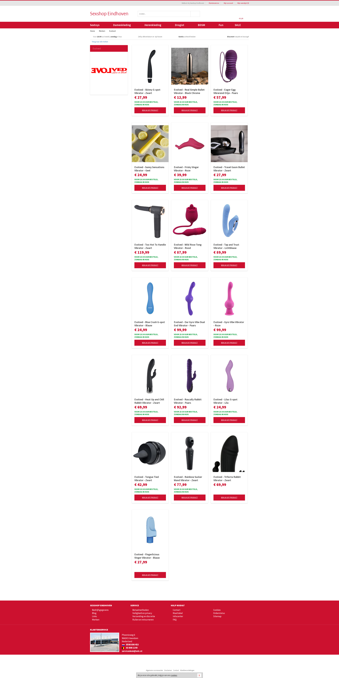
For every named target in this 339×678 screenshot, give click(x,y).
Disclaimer (168, 670)
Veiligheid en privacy (142, 613)
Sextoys (94, 25)
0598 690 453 (132, 644)
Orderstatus (219, 613)
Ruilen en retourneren (143, 619)
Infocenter (178, 616)
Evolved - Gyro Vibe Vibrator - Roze (228, 323)
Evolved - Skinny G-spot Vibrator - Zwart (147, 91)
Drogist (179, 25)
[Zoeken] (195, 14)
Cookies (217, 609)
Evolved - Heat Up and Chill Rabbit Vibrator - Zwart (149, 401)
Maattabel (178, 613)
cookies (174, 675)
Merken (95, 619)
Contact (176, 609)
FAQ (175, 619)
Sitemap (217, 616)
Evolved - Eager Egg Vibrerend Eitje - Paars (225, 91)
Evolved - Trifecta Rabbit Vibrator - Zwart (227, 478)
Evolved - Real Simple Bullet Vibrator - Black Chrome (189, 91)
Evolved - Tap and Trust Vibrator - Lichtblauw (226, 246)
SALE (238, 25)
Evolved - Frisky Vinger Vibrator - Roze (186, 169)
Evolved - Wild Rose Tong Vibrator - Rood (188, 246)
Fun (221, 25)
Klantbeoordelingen (187, 670)
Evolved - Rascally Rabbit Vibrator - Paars (188, 401)
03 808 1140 (131, 647)
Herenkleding (152, 25)
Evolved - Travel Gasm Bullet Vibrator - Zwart (229, 169)
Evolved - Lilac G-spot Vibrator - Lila (225, 401)
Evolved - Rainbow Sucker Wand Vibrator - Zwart (188, 478)
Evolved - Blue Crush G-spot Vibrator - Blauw (149, 323)
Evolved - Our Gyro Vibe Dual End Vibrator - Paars (189, 323)
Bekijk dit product (150, 110)
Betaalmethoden (140, 609)
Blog (94, 613)
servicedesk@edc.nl (132, 651)
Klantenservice (214, 3)
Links (94, 616)
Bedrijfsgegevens (100, 609)
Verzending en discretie (143, 616)
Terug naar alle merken (99, 42)
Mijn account (228, 3)
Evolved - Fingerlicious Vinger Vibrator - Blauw (147, 556)
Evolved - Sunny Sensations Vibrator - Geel (149, 169)
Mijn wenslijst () (243, 3)
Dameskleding (122, 25)
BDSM (201, 25)
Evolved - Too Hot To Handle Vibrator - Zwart (150, 246)
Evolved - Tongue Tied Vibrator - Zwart (146, 478)
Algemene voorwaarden (154, 670)
